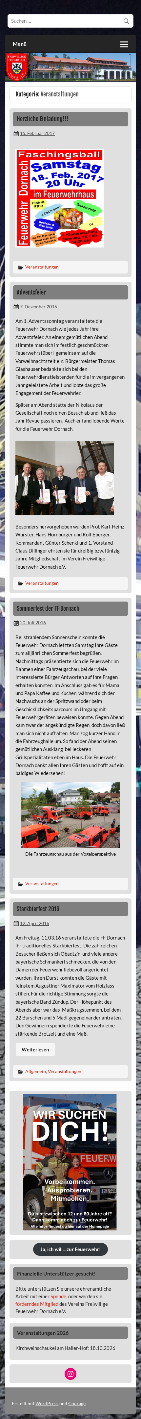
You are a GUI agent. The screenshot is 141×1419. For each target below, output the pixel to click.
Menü (20, 43)
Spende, (58, 1296)
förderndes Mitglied (36, 1304)
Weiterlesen (35, 1049)
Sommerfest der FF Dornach (48, 608)
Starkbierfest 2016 (38, 909)
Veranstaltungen (42, 267)
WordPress (46, 1403)
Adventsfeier (31, 292)
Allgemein (35, 1071)
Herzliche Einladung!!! (43, 119)
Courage (77, 1403)
